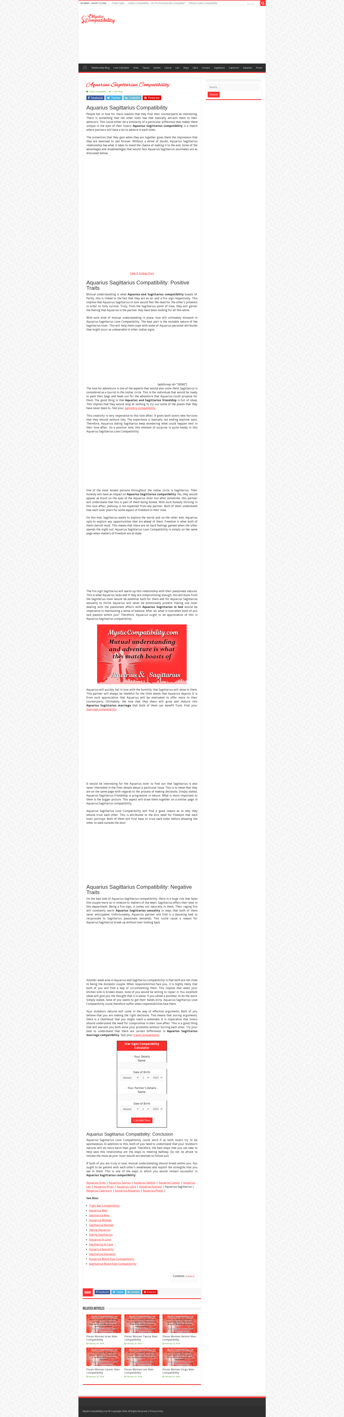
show (190, 1276)
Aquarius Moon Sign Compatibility (111, 1259)
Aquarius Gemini (145, 1182)
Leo (177, 67)
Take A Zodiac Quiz (142, 273)
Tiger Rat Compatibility (104, 1205)
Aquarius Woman (100, 1220)
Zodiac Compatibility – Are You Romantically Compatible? (156, 3)
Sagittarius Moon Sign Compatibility (112, 1264)
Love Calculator (121, 67)
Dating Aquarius (99, 1230)
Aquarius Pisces (153, 1190)
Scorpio (206, 67)
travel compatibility (146, 1035)
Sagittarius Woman (101, 1225)
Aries (135, 67)
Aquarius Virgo (104, 1186)
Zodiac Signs (118, 3)
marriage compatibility (101, 709)
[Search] (263, 3)
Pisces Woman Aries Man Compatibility (101, 1338)
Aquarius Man (98, 1210)
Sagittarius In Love (101, 1244)
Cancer (168, 67)
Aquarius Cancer (169, 1182)
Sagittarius (219, 67)
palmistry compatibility (140, 408)
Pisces (259, 67)
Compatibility (85, 67)
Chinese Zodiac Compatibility (202, 3)
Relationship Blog (101, 67)
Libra (195, 67)
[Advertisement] (198, 35)
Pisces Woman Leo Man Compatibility (139, 1371)
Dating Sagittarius (101, 1234)
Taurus (145, 67)
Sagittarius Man (99, 1215)
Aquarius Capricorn (99, 1190)
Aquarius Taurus (120, 1182)
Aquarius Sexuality (101, 1249)
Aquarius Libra (126, 1186)
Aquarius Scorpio (150, 1186)
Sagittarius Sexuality (102, 1254)
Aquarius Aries (96, 1182)
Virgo (186, 67)
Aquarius (247, 67)
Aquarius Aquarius (127, 1190)
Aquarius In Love (100, 1239)
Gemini (157, 67)
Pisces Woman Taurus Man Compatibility (140, 1338)
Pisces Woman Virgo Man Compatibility (178, 1371)
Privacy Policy (156, 1411)
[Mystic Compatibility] (98, 18)
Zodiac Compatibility (97, 92)
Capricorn (234, 67)
